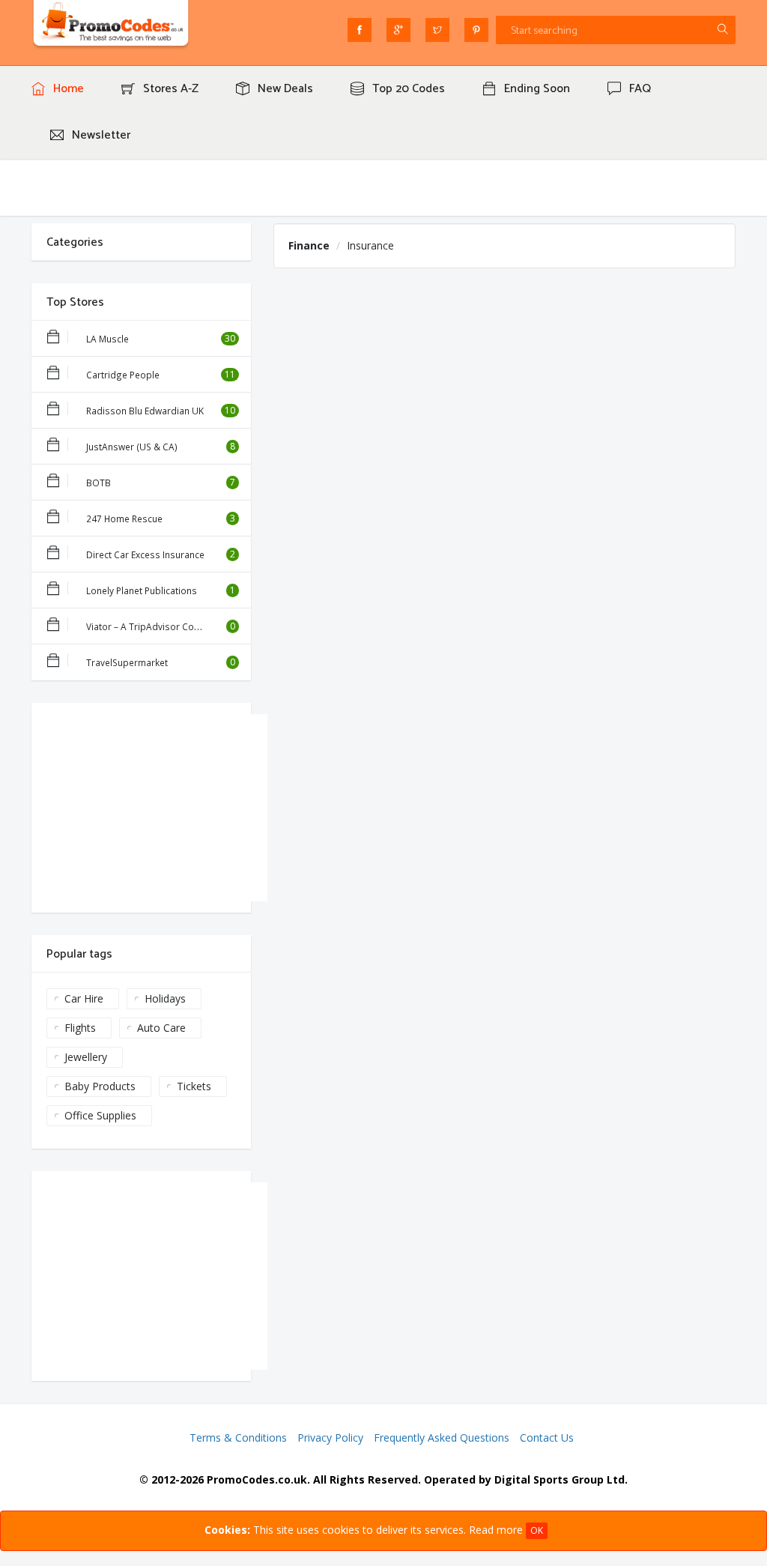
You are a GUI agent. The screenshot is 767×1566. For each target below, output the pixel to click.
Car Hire (83, 998)
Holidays (165, 998)
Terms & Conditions (238, 1437)
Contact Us (547, 1437)
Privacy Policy (330, 1437)
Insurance (370, 245)
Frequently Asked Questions (441, 1437)
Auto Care (161, 1028)
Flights (80, 1028)
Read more (496, 1530)
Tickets (194, 1086)
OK (536, 1530)
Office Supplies (100, 1115)
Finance (309, 245)
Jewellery (85, 1057)
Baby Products (100, 1086)
